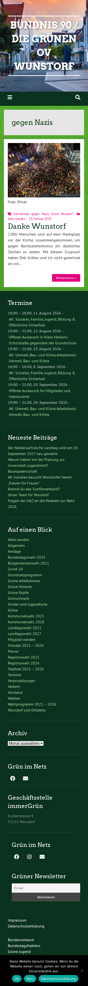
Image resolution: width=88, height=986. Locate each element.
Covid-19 (15, 568)
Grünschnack (18, 598)
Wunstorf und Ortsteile (26, 710)
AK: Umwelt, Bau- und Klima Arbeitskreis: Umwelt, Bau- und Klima (43, 357)
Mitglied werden (21, 639)
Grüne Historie (20, 586)
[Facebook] (13, 778)
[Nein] (81, 970)
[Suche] (77, 97)
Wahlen (14, 698)
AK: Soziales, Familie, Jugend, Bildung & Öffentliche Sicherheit (42, 322)
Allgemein (16, 545)
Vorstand (15, 692)
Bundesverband (21, 939)
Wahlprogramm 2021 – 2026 (32, 704)
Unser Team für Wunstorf (28, 494)
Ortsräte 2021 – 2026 (26, 645)
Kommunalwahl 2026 (26, 621)
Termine (14, 674)
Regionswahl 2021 (23, 657)
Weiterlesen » (66, 278)
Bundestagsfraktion (24, 945)
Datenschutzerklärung (26, 926)
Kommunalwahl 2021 (26, 615)
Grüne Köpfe (18, 592)
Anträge (14, 551)
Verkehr (14, 686)
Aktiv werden (16, 219)
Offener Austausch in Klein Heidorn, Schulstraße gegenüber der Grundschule (42, 340)
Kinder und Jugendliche (27, 604)
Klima (13, 610)
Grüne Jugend (19, 951)
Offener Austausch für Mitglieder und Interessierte (39, 393)
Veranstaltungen (21, 680)
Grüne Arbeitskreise (24, 580)
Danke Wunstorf (37, 226)
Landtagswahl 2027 (24, 633)
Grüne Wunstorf (62, 214)
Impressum (17, 920)
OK (16, 979)
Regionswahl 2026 (23, 663)
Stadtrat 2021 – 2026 (26, 668)
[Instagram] (29, 857)
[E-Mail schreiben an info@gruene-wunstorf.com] (25, 778)
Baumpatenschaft (22, 471)
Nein (30, 979)
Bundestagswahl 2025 (26, 557)
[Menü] (10, 97)
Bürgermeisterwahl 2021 (28, 563)
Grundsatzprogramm (25, 574)
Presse (13, 651)
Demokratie (21, 214)
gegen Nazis (40, 214)
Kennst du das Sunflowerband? (34, 488)
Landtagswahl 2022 (24, 627)
